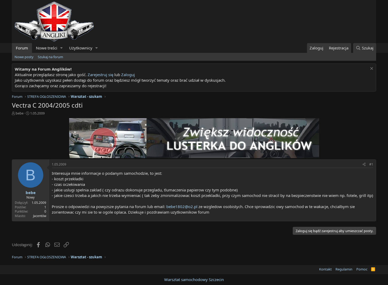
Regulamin (343, 269)
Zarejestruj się (100, 74)
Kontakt (325, 269)
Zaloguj (128, 74)
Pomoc (361, 269)
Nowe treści (46, 47)
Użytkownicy (80, 47)
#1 (371, 164)
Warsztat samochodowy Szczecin (194, 279)
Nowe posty (24, 56)
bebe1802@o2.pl (181, 206)
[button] (61, 48)
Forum (22, 47)
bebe (19, 113)
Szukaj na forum (50, 56)
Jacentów (39, 216)
